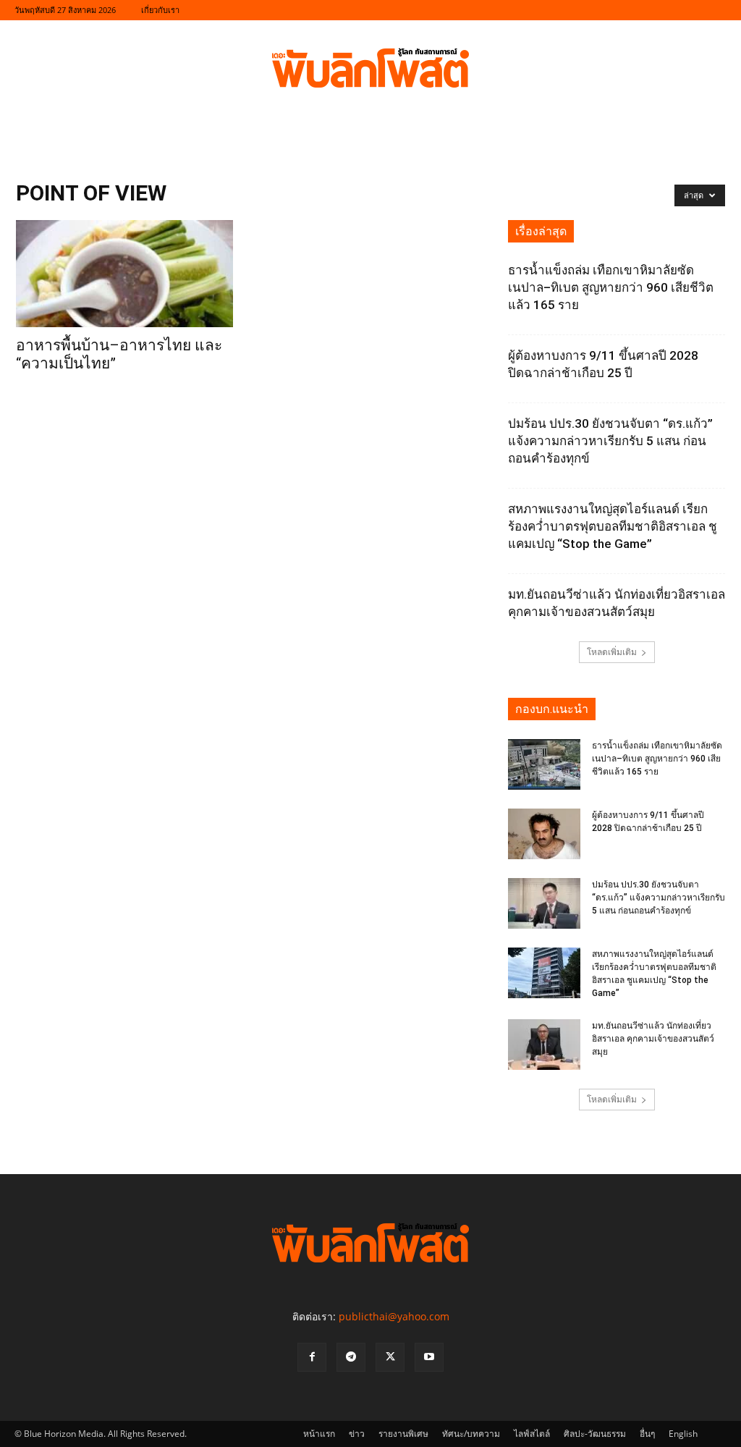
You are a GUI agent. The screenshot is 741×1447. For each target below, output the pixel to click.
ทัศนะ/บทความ (471, 1433)
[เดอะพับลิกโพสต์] (370, 68)
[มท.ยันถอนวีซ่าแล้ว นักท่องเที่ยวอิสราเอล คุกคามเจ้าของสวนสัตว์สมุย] (544, 1044)
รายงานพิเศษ (403, 1433)
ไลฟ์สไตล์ (532, 1433)
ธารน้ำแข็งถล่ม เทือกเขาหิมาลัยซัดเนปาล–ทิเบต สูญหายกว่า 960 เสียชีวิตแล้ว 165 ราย (611, 287)
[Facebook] (311, 1357)
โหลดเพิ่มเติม (612, 652)
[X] (390, 1357)
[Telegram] (350, 1357)
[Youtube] (429, 1357)
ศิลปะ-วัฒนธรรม (595, 1433)
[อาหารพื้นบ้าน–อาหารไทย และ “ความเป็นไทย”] (124, 273)
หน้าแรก (319, 1433)
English (683, 1433)
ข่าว (357, 1433)
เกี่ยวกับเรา (160, 9)
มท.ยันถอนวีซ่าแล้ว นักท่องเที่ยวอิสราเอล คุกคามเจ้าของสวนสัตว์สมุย (653, 1039)
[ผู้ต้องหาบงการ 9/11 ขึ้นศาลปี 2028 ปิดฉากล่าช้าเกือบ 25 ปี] (544, 834)
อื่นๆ (647, 1433)
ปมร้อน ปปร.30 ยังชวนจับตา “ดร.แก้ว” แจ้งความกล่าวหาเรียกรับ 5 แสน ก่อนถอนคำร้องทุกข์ (610, 440)
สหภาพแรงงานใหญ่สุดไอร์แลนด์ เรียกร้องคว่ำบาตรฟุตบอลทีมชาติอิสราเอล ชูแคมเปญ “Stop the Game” (612, 526)
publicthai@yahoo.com (394, 1316)
